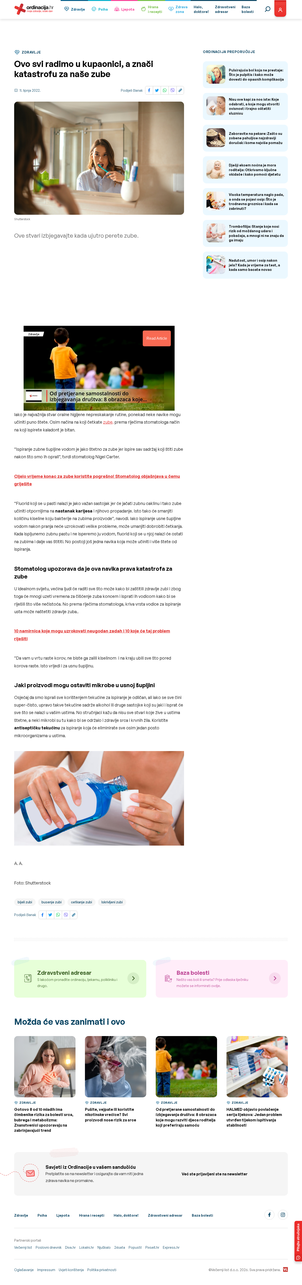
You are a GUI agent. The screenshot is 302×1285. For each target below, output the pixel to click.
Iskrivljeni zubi (112, 902)
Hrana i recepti (91, 1215)
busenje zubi (52, 902)
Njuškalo (104, 1247)
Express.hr (171, 1247)
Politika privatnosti (101, 1270)
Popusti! (135, 1247)
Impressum (46, 1270)
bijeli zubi (25, 902)
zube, (108, 422)
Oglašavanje (24, 1270)
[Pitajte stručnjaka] (298, 1241)
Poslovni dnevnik (49, 1247)
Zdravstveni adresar (165, 1215)
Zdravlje (78, 9)
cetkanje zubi (81, 902)
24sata (119, 1247)
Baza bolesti (202, 1215)
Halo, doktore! (126, 1215)
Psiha (103, 9)
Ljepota (127, 9)
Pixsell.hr (152, 1247)
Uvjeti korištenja (71, 1270)
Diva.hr (70, 1247)
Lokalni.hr (86, 1247)
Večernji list (23, 1247)
